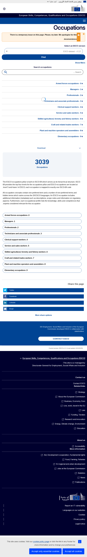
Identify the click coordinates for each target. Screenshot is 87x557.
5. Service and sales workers (17, 246)
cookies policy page (41, 541)
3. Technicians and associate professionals (23, 234)
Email (11, 309)
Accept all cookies (73, 551)
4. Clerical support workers (16, 240)
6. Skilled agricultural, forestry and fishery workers (26, 252)
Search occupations (43, 67)
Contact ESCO (79, 383)
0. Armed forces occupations (17, 215)
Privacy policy (79, 519)
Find (43, 57)
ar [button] (4, 8)
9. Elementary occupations (16, 270)
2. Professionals (11, 227)
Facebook (13, 296)
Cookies (82, 515)
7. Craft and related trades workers (19, 258)
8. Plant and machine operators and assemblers (25, 264)
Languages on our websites (74, 510)
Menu (84, 21)
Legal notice (80, 524)
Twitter (11, 290)
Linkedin (12, 302)
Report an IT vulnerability (75, 505)
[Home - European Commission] (78, 8)
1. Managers (10, 221)
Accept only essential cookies (45, 551)
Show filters (80, 63)
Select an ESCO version (74, 46)
